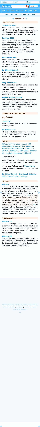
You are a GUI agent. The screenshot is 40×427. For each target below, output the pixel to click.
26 (4, 186)
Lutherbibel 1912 (9, 25)
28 (34, 204)
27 (29, 195)
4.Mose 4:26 (7, 221)
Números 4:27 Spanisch (23, 146)
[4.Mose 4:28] (37, 197)
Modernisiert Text (9, 57)
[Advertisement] (20, 266)
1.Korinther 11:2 (8, 130)
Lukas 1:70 (6, 121)
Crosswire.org (29, 166)
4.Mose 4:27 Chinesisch (19, 151)
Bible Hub (27, 153)
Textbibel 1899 (8, 38)
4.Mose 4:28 (7, 236)
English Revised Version (12, 97)
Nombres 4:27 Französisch (12, 149)
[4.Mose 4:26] (2, 197)
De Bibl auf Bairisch (10, 70)
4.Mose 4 (5, 184)
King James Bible (9, 83)
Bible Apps (18, 153)
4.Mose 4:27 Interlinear (11, 144)
